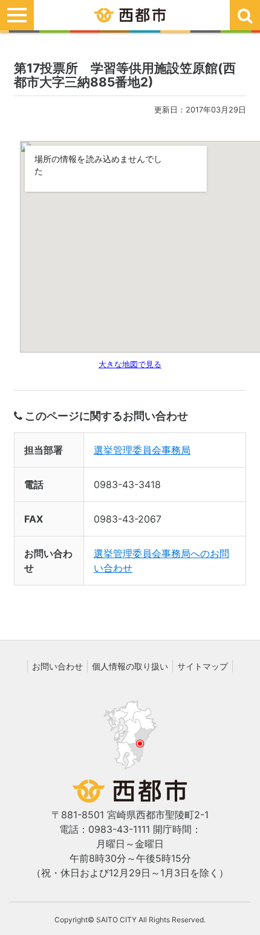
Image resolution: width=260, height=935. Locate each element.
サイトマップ (202, 666)
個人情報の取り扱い (130, 666)
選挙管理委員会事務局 (142, 450)
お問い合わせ (57, 666)
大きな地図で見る (130, 364)
